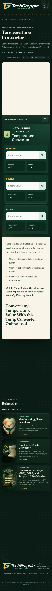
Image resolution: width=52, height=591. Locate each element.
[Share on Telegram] (31, 57)
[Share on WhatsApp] (36, 57)
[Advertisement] (26, 89)
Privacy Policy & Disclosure (38, 574)
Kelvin (9, 209)
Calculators (12, 19)
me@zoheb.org (20, 574)
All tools (45, 6)
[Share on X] (23, 57)
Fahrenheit (12, 148)
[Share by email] (44, 57)
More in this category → (11, 409)
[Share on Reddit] (40, 57)
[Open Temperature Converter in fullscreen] (45, 119)
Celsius (10, 179)
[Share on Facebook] (27, 57)
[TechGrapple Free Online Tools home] (20, 6)
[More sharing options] (48, 57)
